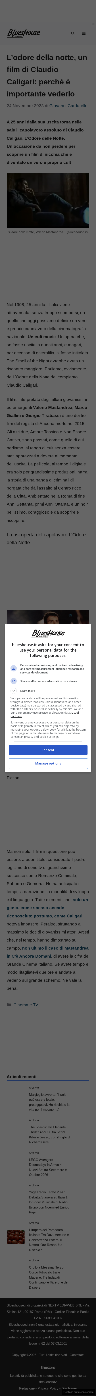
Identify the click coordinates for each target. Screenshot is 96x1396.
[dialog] (48, 698)
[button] (48, 691)
